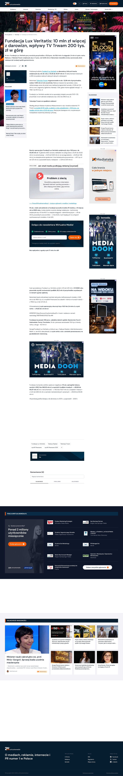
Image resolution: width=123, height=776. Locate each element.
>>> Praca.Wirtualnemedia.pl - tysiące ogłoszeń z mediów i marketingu (53, 203)
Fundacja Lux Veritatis (38, 444)
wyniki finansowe (37, 447)
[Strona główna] (12, 3)
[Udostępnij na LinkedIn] (25, 66)
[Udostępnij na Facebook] (23, 66)
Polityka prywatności (88, 773)
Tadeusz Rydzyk (52, 444)
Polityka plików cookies (112, 773)
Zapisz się (73, 237)
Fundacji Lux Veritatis (49, 71)
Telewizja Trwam (42, 80)
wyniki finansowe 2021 (51, 447)
